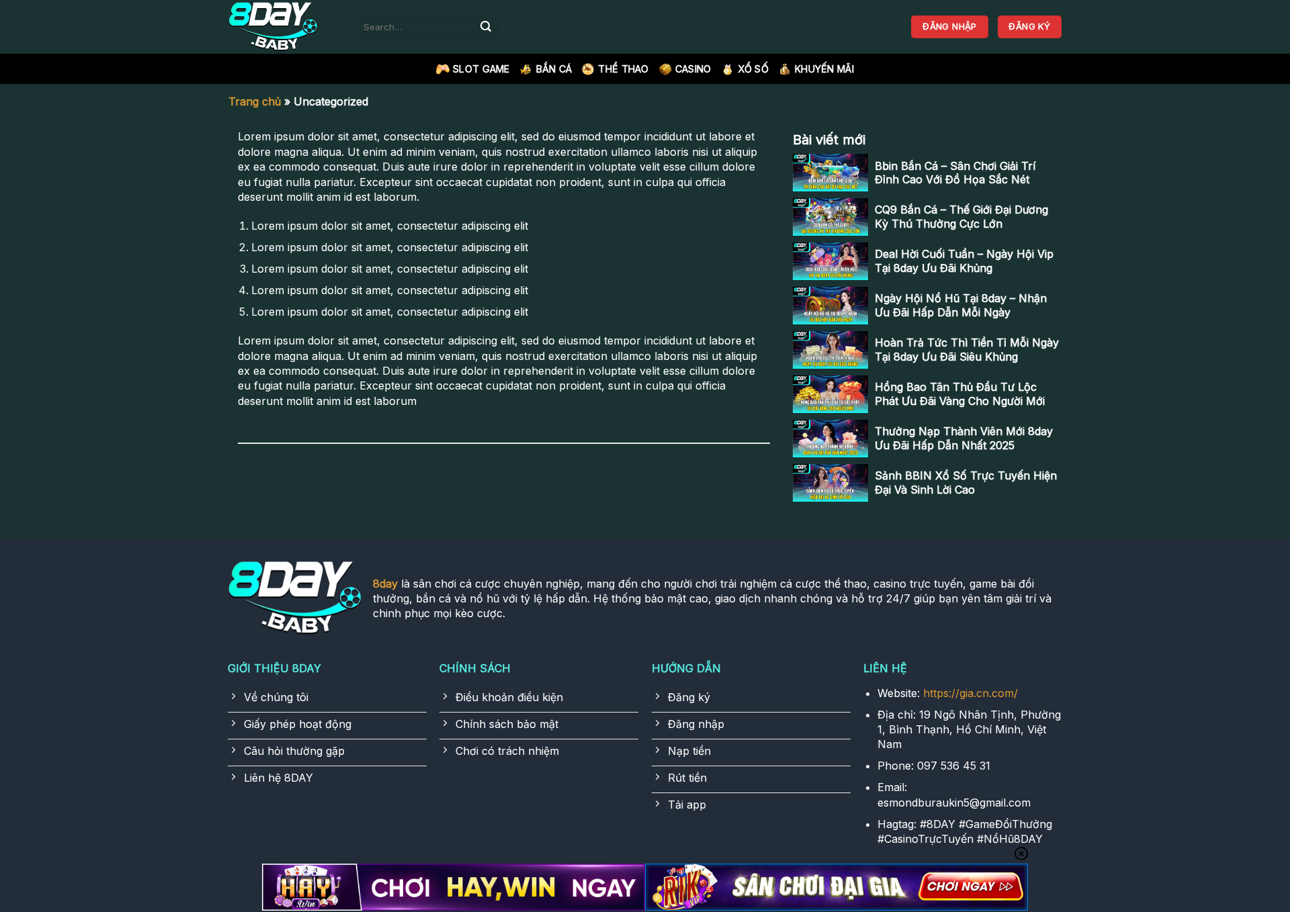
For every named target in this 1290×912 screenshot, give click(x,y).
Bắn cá (554, 69)
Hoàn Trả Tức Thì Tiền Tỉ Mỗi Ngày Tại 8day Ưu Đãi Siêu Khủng (967, 349)
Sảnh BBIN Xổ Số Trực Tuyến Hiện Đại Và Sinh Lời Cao (966, 482)
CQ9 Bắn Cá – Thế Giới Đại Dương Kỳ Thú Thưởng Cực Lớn (961, 216)
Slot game (481, 69)
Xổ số (753, 69)
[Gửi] (485, 26)
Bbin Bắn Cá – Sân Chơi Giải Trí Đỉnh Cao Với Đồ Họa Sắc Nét (955, 173)
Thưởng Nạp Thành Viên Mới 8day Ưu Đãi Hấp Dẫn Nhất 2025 (964, 438)
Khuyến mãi (824, 69)
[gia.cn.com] (282, 27)
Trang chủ (254, 101)
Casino (693, 69)
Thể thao (623, 69)
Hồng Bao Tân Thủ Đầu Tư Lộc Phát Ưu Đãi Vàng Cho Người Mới (960, 394)
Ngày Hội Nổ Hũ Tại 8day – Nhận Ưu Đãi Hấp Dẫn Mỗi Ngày (961, 305)
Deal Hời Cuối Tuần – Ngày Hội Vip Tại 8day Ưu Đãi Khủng (964, 261)
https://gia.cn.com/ (970, 693)
